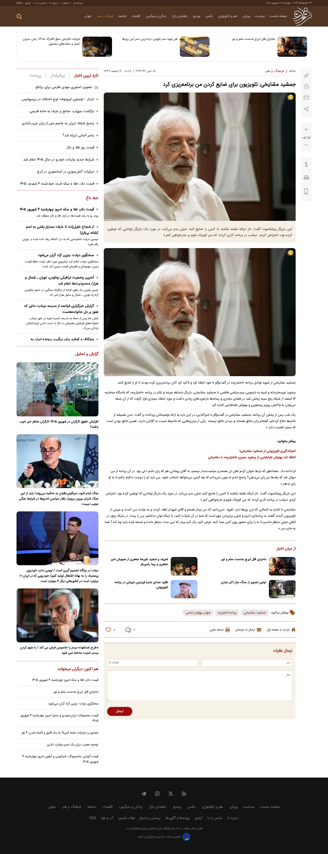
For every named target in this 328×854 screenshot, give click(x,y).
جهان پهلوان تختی (198, 613)
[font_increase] (306, 129)
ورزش (246, 16)
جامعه (122, 16)
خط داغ (92, 198)
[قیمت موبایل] (306, 192)
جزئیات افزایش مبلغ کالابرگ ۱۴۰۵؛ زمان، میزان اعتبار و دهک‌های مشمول (51, 41)
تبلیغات (65, 3)
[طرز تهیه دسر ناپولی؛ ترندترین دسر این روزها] (195, 47)
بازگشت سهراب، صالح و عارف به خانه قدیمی (61, 111)
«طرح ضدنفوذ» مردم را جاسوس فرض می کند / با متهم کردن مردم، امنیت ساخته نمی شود (59, 650)
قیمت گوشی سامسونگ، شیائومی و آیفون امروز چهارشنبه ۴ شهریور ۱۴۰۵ (60, 759)
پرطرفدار (57, 76)
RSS (19, 3)
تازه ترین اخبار (86, 76)
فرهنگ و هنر (105, 16)
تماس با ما (40, 3)
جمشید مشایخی (255, 613)
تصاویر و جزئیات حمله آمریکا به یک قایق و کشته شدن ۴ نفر (60, 733)
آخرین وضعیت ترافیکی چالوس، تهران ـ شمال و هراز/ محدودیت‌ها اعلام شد (61, 281)
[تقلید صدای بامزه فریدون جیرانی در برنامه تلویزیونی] (184, 589)
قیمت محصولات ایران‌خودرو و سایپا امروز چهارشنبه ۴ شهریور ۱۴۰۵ (59, 718)
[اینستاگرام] (157, 793)
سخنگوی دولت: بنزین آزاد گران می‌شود (66, 255)
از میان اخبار (286, 549)
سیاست (260, 16)
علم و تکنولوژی (228, 16)
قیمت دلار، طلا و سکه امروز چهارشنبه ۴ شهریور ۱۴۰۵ (57, 184)
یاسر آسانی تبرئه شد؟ (78, 136)
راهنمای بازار (180, 16)
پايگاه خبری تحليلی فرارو (155, 828)
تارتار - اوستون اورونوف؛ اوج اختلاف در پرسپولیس (58, 99)
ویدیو (197, 16)
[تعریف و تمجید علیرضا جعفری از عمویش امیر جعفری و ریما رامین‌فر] (184, 566)
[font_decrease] (306, 145)
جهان (89, 16)
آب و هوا (107, 818)
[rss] (184, 793)
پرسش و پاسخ (150, 818)
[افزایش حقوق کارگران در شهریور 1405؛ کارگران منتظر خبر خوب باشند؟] (57, 389)
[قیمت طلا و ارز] (306, 166)
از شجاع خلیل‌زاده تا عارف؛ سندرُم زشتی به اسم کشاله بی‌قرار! (62, 230)
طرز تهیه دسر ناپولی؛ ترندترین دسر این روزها (150, 39)
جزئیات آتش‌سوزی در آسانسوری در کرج (65, 172)
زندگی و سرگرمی (156, 16)
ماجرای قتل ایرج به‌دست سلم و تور (253, 39)
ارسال (119, 711)
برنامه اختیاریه (227, 613)
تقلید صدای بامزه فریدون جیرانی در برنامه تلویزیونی (141, 585)
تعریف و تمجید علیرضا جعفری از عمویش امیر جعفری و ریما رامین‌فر (139, 562)
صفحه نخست (278, 16)
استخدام (78, 3)
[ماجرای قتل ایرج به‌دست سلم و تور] (292, 47)
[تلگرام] (144, 793)
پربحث (35, 76)
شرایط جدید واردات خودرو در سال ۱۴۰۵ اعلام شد (58, 160)
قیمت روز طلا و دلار (80, 148)
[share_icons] (306, 109)
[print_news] (306, 87)
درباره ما (54, 3)
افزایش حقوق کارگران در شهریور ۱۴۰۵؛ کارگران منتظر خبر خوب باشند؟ (58, 424)
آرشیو (28, 3)
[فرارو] (302, 16)
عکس (210, 16)
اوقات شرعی (126, 818)
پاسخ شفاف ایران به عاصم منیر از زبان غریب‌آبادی (58, 123)
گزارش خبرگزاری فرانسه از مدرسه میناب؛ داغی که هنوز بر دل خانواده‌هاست (61, 309)
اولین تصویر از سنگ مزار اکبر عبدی (243, 582)
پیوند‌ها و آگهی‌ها (177, 818)
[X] (170, 793)
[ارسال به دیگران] (306, 98)
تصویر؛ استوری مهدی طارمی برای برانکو (63, 87)
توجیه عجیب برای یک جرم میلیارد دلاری (72, 744)
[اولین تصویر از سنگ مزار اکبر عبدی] (282, 589)
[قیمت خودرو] (306, 179)
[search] (19, 16)
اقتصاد (136, 16)
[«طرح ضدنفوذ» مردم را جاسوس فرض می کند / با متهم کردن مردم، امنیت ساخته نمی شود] (57, 615)
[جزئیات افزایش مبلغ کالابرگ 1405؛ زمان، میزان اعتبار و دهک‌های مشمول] (97, 47)
